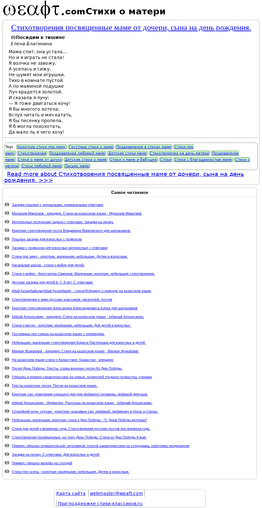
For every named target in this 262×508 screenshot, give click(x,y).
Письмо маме (77, 166)
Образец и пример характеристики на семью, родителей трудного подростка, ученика (82, 377)
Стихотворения (32, 153)
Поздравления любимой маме (77, 153)
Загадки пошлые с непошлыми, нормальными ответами (57, 205)
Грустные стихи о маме (91, 147)
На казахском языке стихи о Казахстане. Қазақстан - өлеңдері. (63, 360)
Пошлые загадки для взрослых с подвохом (47, 239)
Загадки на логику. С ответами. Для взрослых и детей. (56, 454)
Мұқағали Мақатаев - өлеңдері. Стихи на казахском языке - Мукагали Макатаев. (77, 213)
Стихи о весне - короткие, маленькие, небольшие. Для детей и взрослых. (71, 325)
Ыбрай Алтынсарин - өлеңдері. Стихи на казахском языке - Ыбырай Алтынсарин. (78, 317)
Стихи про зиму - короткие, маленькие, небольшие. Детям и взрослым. (70, 256)
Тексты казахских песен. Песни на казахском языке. (54, 385)
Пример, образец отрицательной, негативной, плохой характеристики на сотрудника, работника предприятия (100, 446)
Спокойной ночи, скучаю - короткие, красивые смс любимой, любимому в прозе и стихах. (85, 411)
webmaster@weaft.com (116, 493)
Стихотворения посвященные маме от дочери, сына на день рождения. (131, 26)
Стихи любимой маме (42, 166)
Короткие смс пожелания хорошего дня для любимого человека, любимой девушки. (80, 394)
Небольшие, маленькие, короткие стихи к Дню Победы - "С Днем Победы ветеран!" (79, 420)
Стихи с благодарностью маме (203, 160)
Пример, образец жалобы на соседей (42, 463)
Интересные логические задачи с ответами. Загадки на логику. (63, 222)
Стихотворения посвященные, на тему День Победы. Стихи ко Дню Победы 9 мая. (79, 437)
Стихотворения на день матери (179, 153)
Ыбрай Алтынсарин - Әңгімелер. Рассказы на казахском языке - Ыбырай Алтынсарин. (82, 403)
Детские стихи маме (127, 153)
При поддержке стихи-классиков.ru (100, 503)
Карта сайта (71, 493)
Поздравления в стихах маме (143, 147)
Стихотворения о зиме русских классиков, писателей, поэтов (62, 299)
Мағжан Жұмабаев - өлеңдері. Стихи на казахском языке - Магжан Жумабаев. (75, 351)
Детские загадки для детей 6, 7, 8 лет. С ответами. (52, 282)
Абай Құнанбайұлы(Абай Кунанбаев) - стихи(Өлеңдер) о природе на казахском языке (81, 291)
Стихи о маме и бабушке (133, 160)
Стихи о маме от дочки (40, 160)
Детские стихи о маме (86, 160)
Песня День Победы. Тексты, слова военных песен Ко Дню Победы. (67, 368)
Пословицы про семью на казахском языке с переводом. (58, 334)
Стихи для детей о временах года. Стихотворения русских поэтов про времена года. (81, 429)
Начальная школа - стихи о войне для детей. (48, 265)
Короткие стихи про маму (41, 147)
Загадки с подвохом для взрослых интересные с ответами (59, 248)
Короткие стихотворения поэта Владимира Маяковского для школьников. (71, 230)
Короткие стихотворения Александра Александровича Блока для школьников (74, 308)
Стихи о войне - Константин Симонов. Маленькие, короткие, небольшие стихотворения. (83, 274)
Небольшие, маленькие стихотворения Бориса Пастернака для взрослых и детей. (79, 342)
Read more (124, 177)
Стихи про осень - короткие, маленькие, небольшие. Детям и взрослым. (70, 472)
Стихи (165, 160)
